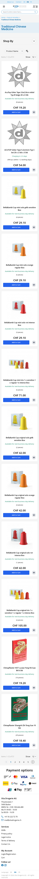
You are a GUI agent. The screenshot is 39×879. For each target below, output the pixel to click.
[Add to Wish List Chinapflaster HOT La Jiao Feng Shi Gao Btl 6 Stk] (34, 688)
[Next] (32, 762)
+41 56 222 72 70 (10, 816)
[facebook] (2, 865)
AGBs (3, 830)
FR (31, 2)
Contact (18, 2)
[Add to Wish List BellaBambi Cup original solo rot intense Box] (34, 573)
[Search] (35, 12)
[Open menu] (3, 6)
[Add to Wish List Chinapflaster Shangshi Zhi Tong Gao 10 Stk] (34, 745)
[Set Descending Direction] (27, 51)
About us (10, 2)
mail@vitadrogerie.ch (12, 820)
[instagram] (5, 865)
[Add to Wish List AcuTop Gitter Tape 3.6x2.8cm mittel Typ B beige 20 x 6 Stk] (34, 112)
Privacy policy (6, 833)
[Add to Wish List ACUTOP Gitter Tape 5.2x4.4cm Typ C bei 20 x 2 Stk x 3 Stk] (34, 170)
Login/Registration (8, 854)
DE (24, 2)
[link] (6, 762)
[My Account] (34, 6)
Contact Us (5, 844)
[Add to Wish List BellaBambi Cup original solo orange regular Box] (34, 515)
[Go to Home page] (19, 6)
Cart (3, 857)
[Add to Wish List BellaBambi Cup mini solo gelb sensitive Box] (34, 227)
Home (3, 17)
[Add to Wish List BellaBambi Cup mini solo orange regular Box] (34, 285)
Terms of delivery (8, 840)
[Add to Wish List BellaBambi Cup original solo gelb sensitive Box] (34, 458)
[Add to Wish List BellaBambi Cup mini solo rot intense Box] (34, 342)
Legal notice (6, 837)
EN (28, 2)
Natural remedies (13, 17)
